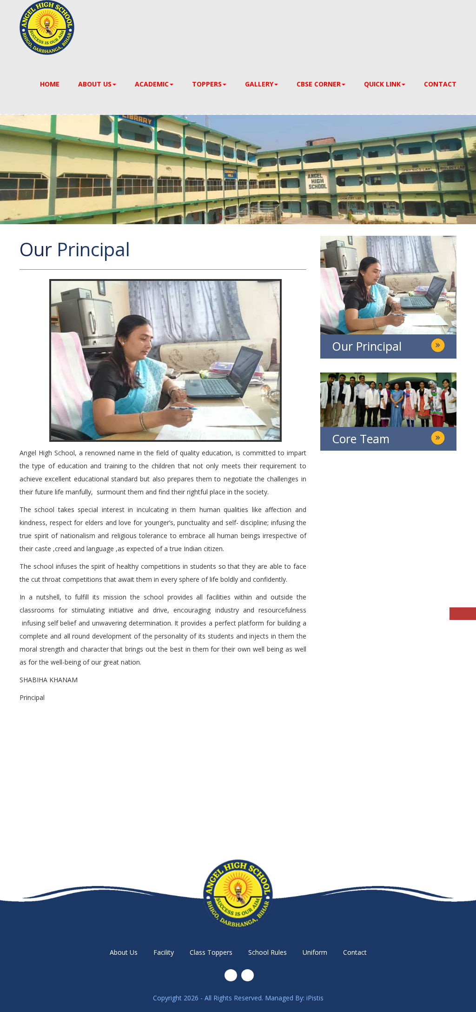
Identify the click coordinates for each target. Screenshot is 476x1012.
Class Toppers (211, 952)
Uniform (315, 952)
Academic (152, 84)
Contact (440, 84)
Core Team (361, 438)
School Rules (267, 952)
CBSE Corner (319, 84)
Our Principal (367, 346)
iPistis (315, 997)
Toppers (207, 84)
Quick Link (382, 84)
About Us (95, 84)
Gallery (259, 84)
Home (50, 84)
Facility (163, 952)
